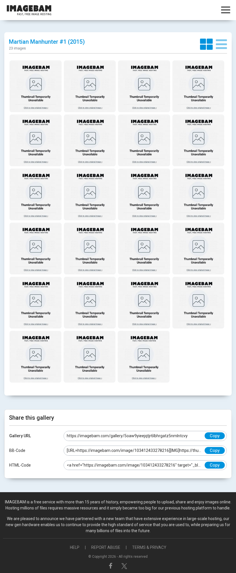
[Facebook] (111, 565)
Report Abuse (105, 547)
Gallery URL (20, 435)
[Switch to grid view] (208, 44)
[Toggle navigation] (225, 10)
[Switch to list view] (221, 44)
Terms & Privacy (149, 547)
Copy (215, 435)
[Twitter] (124, 565)
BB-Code (17, 450)
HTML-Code (20, 465)
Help (74, 547)
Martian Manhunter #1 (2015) (47, 41)
